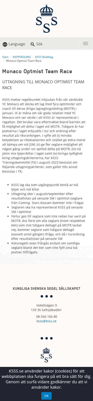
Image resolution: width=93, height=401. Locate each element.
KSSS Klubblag (44, 57)
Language (16, 44)
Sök (38, 44)
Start (5, 57)
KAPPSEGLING (22, 57)
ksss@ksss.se (46, 321)
